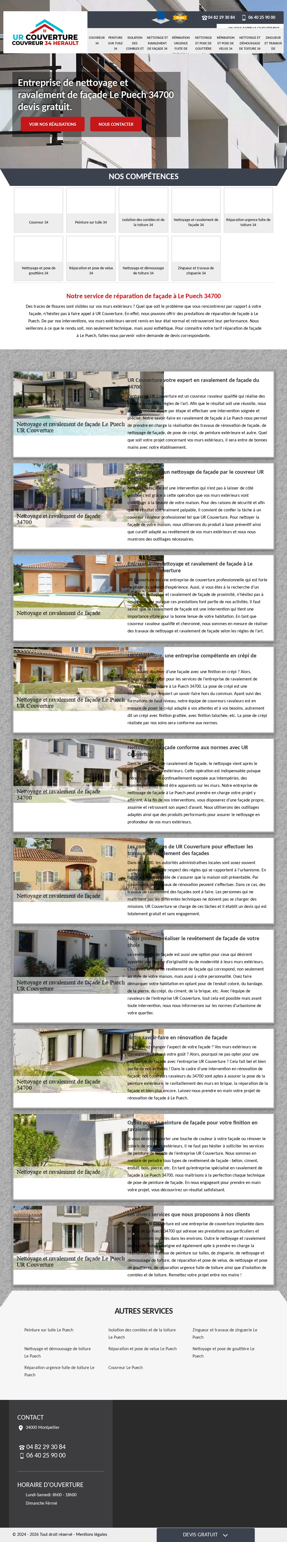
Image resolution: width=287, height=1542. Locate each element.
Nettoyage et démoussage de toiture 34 (249, 43)
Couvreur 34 (97, 40)
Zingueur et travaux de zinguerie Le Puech (225, 1334)
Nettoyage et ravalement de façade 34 (157, 43)
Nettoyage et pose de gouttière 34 (203, 46)
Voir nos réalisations (52, 124)
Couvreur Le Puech (125, 1368)
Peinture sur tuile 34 (115, 43)
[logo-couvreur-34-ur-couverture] (45, 32)
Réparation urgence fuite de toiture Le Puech (59, 1371)
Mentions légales (91, 1534)
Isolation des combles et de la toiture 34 (135, 49)
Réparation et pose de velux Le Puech (142, 1349)
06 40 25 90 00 (261, 17)
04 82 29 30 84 (221, 17)
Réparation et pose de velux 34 (226, 43)
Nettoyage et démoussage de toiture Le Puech (57, 1353)
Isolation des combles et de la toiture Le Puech (142, 1334)
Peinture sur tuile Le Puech (48, 1330)
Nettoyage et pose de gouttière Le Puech (223, 1353)
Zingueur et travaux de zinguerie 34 (273, 49)
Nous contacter (116, 124)
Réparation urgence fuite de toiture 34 (181, 46)
